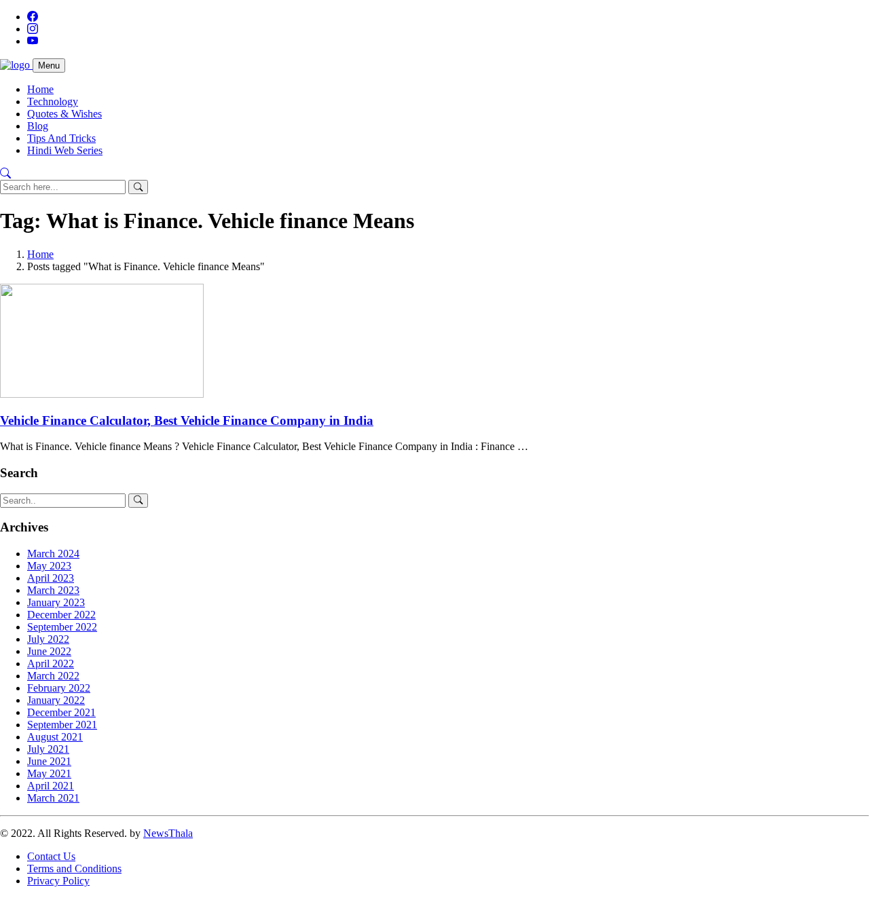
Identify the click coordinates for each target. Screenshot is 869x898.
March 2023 (53, 590)
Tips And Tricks (61, 138)
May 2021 (49, 773)
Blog (37, 126)
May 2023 (49, 566)
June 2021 (49, 761)
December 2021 (61, 712)
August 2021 (55, 737)
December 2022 (61, 614)
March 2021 (53, 798)
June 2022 (49, 651)
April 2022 (50, 663)
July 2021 (48, 749)
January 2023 (56, 602)
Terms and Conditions (74, 868)
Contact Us (51, 856)
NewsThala (168, 833)
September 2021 (62, 724)
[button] (5, 173)
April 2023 (50, 578)
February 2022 (58, 688)
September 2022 (62, 627)
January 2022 (56, 700)
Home (40, 89)
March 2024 (53, 553)
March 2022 (53, 675)
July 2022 (48, 639)
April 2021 (50, 785)
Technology (52, 101)
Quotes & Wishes (64, 113)
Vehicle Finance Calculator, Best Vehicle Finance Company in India (186, 420)
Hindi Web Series (65, 150)
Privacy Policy (58, 880)
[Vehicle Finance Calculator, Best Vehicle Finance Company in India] (102, 394)
